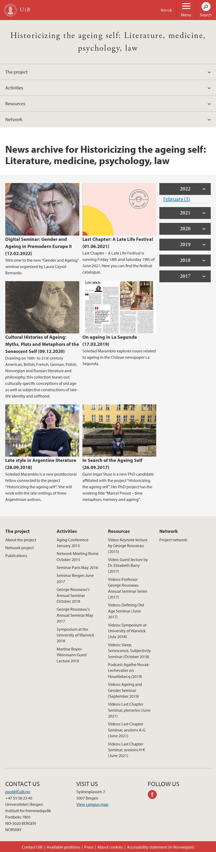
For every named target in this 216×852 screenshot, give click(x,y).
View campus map (92, 804)
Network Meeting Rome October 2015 (78, 556)
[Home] (10, 10)
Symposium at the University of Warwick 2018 (75, 635)
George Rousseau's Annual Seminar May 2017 (75, 615)
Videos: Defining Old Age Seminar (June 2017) (126, 610)
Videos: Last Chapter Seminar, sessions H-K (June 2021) (126, 749)
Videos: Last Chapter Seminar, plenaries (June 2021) (129, 710)
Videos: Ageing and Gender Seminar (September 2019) (125, 690)
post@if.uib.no (17, 791)
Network (13, 119)
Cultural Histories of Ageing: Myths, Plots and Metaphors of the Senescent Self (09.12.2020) (42, 344)
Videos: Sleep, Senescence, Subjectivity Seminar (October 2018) (129, 650)
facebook (154, 795)
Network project (19, 547)
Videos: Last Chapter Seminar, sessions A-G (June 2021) (126, 729)
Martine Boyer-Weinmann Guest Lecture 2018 (72, 654)
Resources (15, 103)
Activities (14, 88)
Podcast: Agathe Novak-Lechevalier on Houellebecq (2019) (129, 670)
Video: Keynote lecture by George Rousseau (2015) (128, 545)
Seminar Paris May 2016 (77, 567)
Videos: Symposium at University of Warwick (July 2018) (127, 630)
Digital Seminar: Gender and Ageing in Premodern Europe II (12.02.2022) (38, 246)
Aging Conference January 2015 (73, 542)
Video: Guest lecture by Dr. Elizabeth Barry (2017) (128, 565)
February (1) (176, 198)
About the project (20, 539)
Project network (173, 539)
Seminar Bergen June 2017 (75, 578)
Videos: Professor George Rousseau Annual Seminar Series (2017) (127, 588)
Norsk (166, 10)
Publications (16, 555)
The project (16, 72)
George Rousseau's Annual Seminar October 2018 (73, 595)
